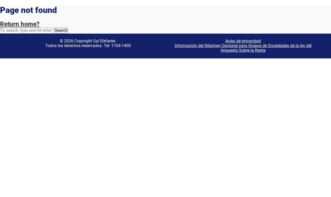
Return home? (20, 24)
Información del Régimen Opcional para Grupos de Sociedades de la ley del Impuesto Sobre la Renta (243, 48)
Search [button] (61, 30)
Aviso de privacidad (243, 41)
